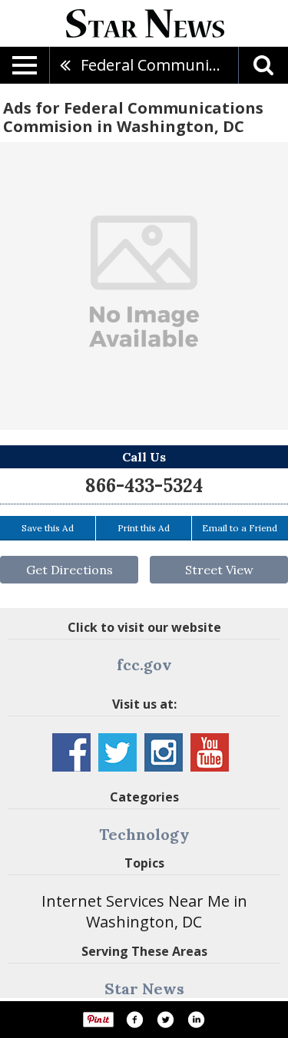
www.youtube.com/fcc (209, 752)
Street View (219, 569)
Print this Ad (144, 528)
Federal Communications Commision (159, 65)
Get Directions (69, 569)
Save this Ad (48, 528)
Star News (144, 988)
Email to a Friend (239, 528)
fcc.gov (144, 664)
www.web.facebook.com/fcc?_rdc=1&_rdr (71, 752)
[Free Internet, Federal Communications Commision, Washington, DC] (144, 286)
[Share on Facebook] (134, 1019)
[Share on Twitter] (165, 1019)
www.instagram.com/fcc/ (163, 752)
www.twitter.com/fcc (117, 752)
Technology (144, 834)
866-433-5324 (144, 486)
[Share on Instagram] (196, 1019)
